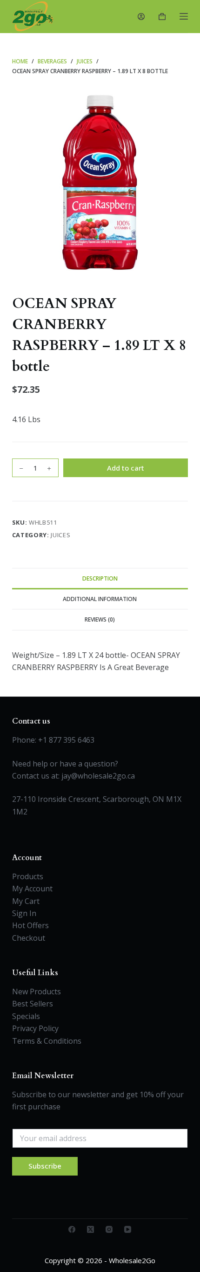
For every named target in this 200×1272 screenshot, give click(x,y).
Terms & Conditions (46, 1041)
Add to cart (125, 467)
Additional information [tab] (100, 599)
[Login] (141, 16)
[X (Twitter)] (90, 1229)
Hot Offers (30, 925)
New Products (36, 991)
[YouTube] (127, 1229)
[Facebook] (71, 1229)
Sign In (24, 913)
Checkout (28, 938)
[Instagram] (109, 1229)
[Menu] (184, 16)
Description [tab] (100, 578)
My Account (32, 888)
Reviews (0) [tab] (100, 619)
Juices (60, 535)
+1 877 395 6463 (66, 740)
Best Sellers (32, 1003)
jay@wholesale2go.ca (98, 776)
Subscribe (44, 1165)
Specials (26, 1016)
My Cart (26, 901)
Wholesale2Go (132, 1260)
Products (27, 876)
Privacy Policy (35, 1028)
